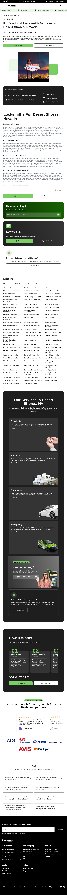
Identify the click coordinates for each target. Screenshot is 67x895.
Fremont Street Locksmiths (52, 304)
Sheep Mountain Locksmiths (32, 358)
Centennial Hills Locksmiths (12, 296)
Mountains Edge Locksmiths (32, 335)
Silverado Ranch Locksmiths (53, 358)
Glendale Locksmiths (9, 307)
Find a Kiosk (5, 868)
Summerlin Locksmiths (10, 370)
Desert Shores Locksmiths (52, 296)
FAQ (24, 856)
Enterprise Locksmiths (10, 304)
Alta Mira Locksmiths (30, 288)
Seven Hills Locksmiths (10, 358)
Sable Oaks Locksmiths (10, 355)
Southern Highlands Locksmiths (50, 361)
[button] (18, 778)
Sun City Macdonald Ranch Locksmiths (32, 373)
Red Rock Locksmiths (10, 350)
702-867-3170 (50, 45)
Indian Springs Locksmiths (32, 314)
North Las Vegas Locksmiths (53, 340)
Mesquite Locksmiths (30, 329)
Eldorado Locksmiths (50, 299)
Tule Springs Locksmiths (10, 380)
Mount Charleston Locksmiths (33, 332)
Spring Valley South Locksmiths (50, 366)
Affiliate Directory (7, 873)
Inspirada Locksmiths (51, 314)
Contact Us (26, 854)
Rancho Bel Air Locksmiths (11, 347)
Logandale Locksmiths (10, 325)
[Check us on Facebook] (4, 1)
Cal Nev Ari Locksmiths (31, 294)
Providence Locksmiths (51, 344)
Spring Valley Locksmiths (32, 365)
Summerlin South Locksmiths (33, 370)
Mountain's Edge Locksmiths (53, 332)
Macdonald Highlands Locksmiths (51, 325)
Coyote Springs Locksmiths (32, 296)
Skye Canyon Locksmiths (11, 361)
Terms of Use (23, 887)
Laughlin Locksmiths (50, 322)
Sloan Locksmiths (29, 361)
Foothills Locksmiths (30, 304)
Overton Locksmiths (9, 344)
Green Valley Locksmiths (52, 307)
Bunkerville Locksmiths (51, 291)
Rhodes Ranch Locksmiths (32, 350)
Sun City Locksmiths (50, 370)
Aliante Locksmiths (9, 288)
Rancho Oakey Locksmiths (52, 347)
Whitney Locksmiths (50, 380)
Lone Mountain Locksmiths (32, 325)
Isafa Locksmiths (29, 317)
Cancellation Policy (47, 887)
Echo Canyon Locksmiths (32, 299)
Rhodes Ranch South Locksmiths (51, 351)
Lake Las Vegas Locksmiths (12, 322)
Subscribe (60, 829)
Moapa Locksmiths (50, 329)
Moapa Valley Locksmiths (11, 332)
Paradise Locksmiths (30, 344)
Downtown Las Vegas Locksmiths (10, 300)
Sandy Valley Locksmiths (31, 355)
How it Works (6, 871)
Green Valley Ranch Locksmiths (9, 310)
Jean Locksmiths (49, 317)
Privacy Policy (34, 887)
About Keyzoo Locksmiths (31, 849)
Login (25, 871)
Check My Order (28, 868)
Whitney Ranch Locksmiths (11, 383)
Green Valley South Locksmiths (30, 310)
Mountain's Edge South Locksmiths (10, 336)
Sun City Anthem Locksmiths (12, 373)
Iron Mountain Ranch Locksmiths (9, 318)
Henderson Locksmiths (51, 310)
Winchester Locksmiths (31, 383)
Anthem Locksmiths (50, 288)
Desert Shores (14, 15)
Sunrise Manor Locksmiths (11, 377)
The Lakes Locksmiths (31, 377)
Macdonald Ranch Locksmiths (12, 329)
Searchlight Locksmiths (51, 355)
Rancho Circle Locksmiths (32, 347)
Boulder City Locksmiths (31, 291)
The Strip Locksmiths (50, 377)
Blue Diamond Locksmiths (11, 291)
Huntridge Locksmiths (10, 314)
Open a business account (53, 854)
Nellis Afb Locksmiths (51, 335)
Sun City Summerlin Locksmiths (50, 373)
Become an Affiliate (51, 849)
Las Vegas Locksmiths (31, 322)
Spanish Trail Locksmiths (11, 365)
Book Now (19, 196)
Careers (47, 856)
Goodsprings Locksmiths (31, 307)
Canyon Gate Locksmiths (52, 294)
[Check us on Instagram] (7, 1)
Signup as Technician (51, 851)
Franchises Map (28, 851)
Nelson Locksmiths (30, 340)
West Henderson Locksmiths (33, 380)
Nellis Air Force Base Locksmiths (9, 340)
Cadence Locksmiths (9, 294)
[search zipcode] (58, 214)
